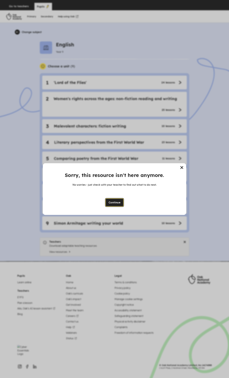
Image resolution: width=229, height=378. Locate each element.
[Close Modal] (181, 167)
